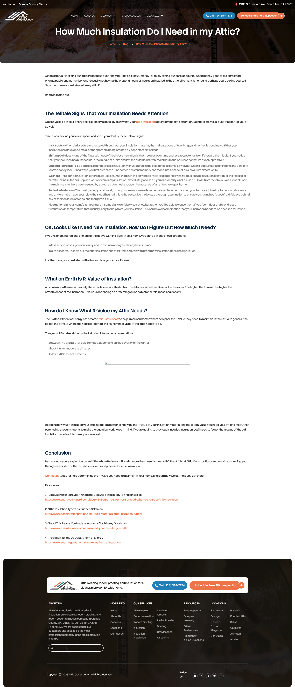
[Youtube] (214, 675)
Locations (153, 15)
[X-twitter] (201, 675)
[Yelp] (208, 675)
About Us (89, 15)
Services (106, 15)
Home (74, 15)
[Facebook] (195, 675)
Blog (125, 44)
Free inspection (131, 15)
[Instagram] (221, 675)
